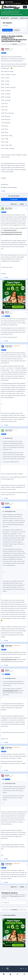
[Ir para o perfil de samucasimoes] (2, 208)
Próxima (22, 204)
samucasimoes (8, 208)
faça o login (14, 896)
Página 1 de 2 (14, 204)
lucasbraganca (8, 345)
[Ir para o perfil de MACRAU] (2, 49)
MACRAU (7, 48)
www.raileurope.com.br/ (10, 230)
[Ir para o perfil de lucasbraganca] (2, 346)
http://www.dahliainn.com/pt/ (8, 659)
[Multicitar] (2, 277)
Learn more (2, 2)
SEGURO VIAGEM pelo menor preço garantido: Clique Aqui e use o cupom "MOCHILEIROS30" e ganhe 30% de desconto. (12, 12)
